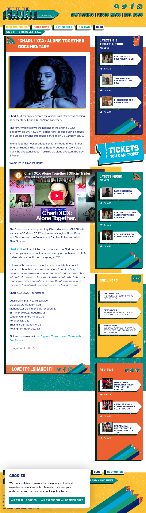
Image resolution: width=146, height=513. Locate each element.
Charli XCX (16, 249)
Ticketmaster (59, 336)
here (64, 491)
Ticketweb (74, 336)
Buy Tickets (64, 27)
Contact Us (115, 471)
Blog (99, 27)
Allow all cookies (24, 500)
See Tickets (17, 340)
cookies (24, 483)
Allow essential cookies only (62, 500)
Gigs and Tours (16, 27)
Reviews (84, 27)
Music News (41, 27)
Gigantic (46, 336)
